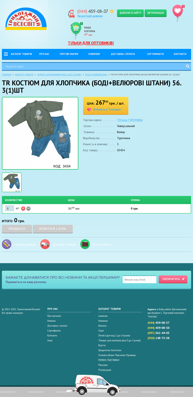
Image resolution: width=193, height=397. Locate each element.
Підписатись (171, 279)
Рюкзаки (103, 365)
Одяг (101, 330)
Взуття (102, 345)
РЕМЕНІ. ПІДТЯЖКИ (108, 360)
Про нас (44, 54)
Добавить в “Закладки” (107, 109)
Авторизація (155, 13)
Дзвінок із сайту (130, 13)
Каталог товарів (21, 54)
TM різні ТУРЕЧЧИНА (129, 120)
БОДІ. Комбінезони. (96, 74)
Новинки (94, 54)
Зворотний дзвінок (90, 16)
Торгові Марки (68, 54)
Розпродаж (104, 370)
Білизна (102, 325)
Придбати (16, 229)
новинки (103, 316)
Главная (6, 74)
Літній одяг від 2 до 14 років (114, 335)
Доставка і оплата (123, 54)
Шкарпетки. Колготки (109, 350)
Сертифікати (155, 54)
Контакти (180, 54)
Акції (49, 340)
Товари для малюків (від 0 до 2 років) (59, 74)
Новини (51, 320)
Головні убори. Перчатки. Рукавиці (117, 355)
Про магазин (54, 316)
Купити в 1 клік (52, 229)
